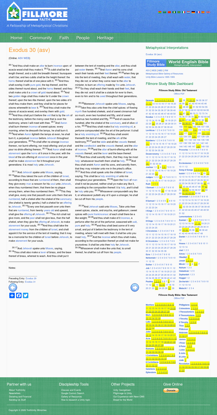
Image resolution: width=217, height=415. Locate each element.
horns (12, 81)
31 (147, 110)
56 (180, 110)
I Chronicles (151, 230)
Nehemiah (151, 257)
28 (168, 107)
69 (191, 113)
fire (118, 84)
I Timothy (183, 318)
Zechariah (184, 281)
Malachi (182, 288)
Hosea (182, 243)
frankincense (101, 214)
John (148, 331)
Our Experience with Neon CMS (128, 396)
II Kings (149, 220)
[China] (169, 12)
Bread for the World (122, 399)
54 (203, 106)
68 (187, 113)
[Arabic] (164, 12)
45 (159, 113)
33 (153, 110)
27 (165, 107)
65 (207, 110)
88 (190, 120)
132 (190, 139)
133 (194, 139)
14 (156, 103)
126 (194, 136)
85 (180, 120)
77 (186, 116)
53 (200, 106)
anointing (125, 126)
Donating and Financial (20, 396)
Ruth (148, 183)
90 (197, 120)
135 (203, 139)
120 (199, 133)
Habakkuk (184, 270)
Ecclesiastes (185, 163)
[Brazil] (178, 12)
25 (159, 107)
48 (168, 113)
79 (192, 116)
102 (181, 126)
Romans (150, 348)
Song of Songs (186, 169)
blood (12, 157)
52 (197, 106)
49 (171, 113)
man (28, 183)
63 (201, 110)
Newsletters (15, 393)
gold (38, 84)
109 (181, 129)
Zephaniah (184, 274)
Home (16, 37)
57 (183, 110)
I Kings (149, 210)
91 (200, 120)
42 (150, 113)
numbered (44, 179)
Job (147, 268)
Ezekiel (182, 220)
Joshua (149, 167)
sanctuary (65, 199)
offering (67, 202)
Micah (182, 264)
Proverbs (183, 149)
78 (189, 116)
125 (189, 136)
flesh (126, 179)
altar (42, 65)
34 (156, 110)
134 (198, 139)
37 (165, 110)
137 (181, 143)
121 (203, 133)
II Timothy (183, 322)
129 (207, 136)
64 (204, 110)
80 (196, 116)
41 (147, 113)
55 (206, 106)
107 (203, 126)
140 (193, 143)
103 (185, 126)
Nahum (182, 267)
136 (207, 139)
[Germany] (193, 12)
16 (162, 103)
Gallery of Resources (71, 396)
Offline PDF (179, 93)
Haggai (182, 277)
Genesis (150, 100)
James (182, 339)
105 (194, 126)
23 (153, 107)
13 (153, 103)
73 (203, 113)
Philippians (184, 304)
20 (175, 103)
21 (147, 107)
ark (68, 115)
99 (197, 123)
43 (153, 113)
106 (198, 126)
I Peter (182, 342)
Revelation (184, 363)
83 (205, 116)
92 (203, 120)
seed (102, 96)
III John (182, 356)
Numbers (150, 140)
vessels (123, 141)
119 (194, 133)
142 (202, 143)
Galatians (150, 368)
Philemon (183, 329)
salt (135, 221)
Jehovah (51, 138)
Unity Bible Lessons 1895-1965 (160, 76)
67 (184, 113)
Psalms (149, 281)
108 (207, 126)
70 (194, 113)
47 (165, 113)
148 (198, 146)
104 (189, 126)
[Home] (37, 14)
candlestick (90, 145)
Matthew (150, 304)
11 (147, 103)
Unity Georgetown (122, 389)
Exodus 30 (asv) (154, 54)
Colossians (184, 308)
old (52, 210)
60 (192, 110)
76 (183, 116)
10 (173, 100)
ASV (20, 58)
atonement (14, 153)
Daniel (182, 236)
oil (136, 122)
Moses (49, 172)
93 (206, 120)
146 (189, 146)
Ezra (148, 254)
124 (185, 136)
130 (181, 139)
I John (182, 349)
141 (198, 143)
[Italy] (183, 12)
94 (180, 123)
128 (203, 136)
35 (159, 110)
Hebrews (183, 332)
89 (193, 120)
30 (174, 107)
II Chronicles (152, 241)
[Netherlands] (188, 12)
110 (185, 129)
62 (198, 110)
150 (207, 146)
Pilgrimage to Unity (122, 393)
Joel (181, 250)
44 (156, 113)
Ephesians (151, 372)
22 (150, 107)
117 (185, 133)
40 (174, 110)
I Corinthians (152, 355)
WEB (26, 58)
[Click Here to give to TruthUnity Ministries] (171, 390)
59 (189, 110)
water (82, 69)
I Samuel (150, 187)
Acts (148, 338)
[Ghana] (159, 12)
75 (180, 116)
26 (162, 107)
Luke (148, 321)
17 (165, 103)
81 (199, 116)
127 (198, 136)
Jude (181, 360)
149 (203, 146)
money (25, 229)
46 (162, 113)
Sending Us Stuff (17, 399)
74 (206, 113)
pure (32, 84)
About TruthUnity (17, 389)
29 (171, 107)
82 (202, 116)
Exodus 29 (31, 278)
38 (168, 110)
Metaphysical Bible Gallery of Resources (164, 73)
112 (195, 129)
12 (150, 103)
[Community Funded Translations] (208, 12)
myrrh (78, 111)
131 (186, 139)
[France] (198, 12)
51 (194, 106)
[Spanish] (202, 12)
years (47, 210)
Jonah (182, 260)
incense (57, 65)
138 (185, 143)
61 (195, 110)
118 (190, 133)
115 (208, 129)
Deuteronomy (152, 153)
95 (183, 123)
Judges (149, 177)
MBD (160, 70)
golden (17, 96)
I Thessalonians (186, 311)
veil (49, 115)
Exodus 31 (30, 281)
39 (171, 110)
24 (156, 107)
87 (186, 120)
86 (183, 120)
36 (162, 110)
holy (36, 164)
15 (159, 103)
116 (181, 133)
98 (193, 123)
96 (186, 123)
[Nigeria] (174, 12)
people (99, 199)
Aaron (63, 122)
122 (208, 133)
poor (32, 218)
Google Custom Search (72, 393)
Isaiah (182, 173)
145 (185, 146)
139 (189, 143)
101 (205, 123)
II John (182, 353)
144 (181, 146)
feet (107, 73)
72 (200, 113)
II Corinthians (152, 362)
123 (181, 136)
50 (174, 113)
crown (34, 92)
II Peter (182, 346)
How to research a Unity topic (75, 399)
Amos (182, 253)
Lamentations (185, 216)
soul (53, 183)
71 (197, 113)
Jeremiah (183, 196)
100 (200, 123)
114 (203, 129)
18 (168, 103)
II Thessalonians (187, 315)
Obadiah (183, 257)
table (103, 141)
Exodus (149, 116)
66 (180, 113)
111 (190, 129)
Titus (181, 325)
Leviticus (150, 130)
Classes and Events (71, 389)
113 (199, 129)
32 (150, 110)
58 (186, 110)
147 (193, 146)
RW (166, 70)
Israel (66, 176)
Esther (149, 264)
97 (190, 123)
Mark (148, 314)
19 (172, 103)
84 (208, 116)
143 (206, 143)
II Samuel (150, 200)
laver (43, 252)
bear (33, 107)
